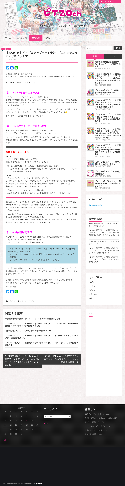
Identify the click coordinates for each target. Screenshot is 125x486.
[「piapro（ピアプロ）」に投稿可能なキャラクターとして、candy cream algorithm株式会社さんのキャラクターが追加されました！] (90, 147)
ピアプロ (31, 301)
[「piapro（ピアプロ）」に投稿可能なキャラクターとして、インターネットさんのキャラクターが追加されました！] (90, 102)
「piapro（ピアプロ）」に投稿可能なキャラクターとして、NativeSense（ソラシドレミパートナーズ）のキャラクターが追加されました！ (108, 133)
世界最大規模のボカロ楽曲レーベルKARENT (101, 418)
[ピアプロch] (62, 12)
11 (26, 420)
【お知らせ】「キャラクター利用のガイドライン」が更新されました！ (108, 183)
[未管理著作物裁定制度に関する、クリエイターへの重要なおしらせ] (90, 64)
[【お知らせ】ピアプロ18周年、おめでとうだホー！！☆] (90, 92)
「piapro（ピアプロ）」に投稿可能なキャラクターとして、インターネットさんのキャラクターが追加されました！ (108, 103)
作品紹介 (92, 290)
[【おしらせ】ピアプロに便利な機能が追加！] (90, 173)
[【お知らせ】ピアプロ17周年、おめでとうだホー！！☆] (90, 164)
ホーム (8, 38)
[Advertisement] (104, 355)
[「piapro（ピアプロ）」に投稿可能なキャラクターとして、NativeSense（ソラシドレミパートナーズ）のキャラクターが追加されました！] (90, 131)
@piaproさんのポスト (96, 205)
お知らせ (36, 38)
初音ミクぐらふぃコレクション (96, 430)
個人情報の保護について (93, 434)
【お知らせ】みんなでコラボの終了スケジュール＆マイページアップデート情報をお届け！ (61, 359)
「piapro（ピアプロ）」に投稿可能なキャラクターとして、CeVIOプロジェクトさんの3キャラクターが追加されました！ (22, 360)
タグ (113, 56)
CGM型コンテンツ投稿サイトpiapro (97, 414)
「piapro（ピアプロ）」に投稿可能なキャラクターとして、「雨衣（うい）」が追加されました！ (108, 117)
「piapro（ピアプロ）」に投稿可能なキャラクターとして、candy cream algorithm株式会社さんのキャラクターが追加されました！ (108, 149)
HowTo (47, 38)
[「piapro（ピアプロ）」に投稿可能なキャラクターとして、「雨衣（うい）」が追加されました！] (90, 116)
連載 (90, 298)
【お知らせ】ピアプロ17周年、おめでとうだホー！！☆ (108, 163)
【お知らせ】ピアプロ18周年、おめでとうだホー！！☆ (28, 331)
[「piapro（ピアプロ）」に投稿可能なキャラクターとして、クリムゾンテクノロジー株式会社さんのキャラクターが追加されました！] (90, 76)
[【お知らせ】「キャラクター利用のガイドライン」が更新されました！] (90, 183)
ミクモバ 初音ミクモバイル (94, 422)
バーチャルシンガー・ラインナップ (97, 426)
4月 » (6, 440)
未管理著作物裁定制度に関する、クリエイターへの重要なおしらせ (32, 319)
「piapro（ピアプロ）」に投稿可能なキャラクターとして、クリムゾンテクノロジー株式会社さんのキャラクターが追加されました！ (108, 78)
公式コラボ (21, 38)
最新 (95, 56)
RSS (46, 424)
